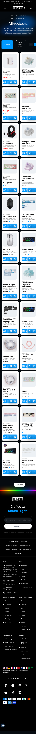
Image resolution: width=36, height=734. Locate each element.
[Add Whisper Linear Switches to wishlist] (30, 153)
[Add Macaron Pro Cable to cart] (34, 366)
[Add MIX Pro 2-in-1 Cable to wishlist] (11, 401)
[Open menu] (5, 8)
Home (12, 15)
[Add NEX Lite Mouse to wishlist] (11, 226)
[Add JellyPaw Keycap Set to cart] (34, 118)
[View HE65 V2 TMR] (29, 240)
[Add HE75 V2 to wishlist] (11, 472)
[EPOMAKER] (18, 499)
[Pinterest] (6, 686)
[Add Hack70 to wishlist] (30, 401)
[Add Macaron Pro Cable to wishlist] (30, 366)
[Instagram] (20, 686)
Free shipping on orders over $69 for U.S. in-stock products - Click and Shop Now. (18, 2)
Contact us (18, 553)
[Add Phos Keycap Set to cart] (34, 472)
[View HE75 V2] (10, 450)
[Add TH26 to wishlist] (11, 82)
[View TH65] (10, 167)
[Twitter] (27, 686)
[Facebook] (13, 686)
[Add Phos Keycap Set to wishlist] (30, 472)
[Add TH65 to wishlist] (11, 190)
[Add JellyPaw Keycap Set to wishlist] (30, 118)
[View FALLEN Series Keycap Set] (29, 204)
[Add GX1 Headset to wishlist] (11, 153)
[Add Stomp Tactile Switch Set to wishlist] (30, 82)
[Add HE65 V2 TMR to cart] (34, 259)
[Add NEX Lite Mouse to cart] (15, 226)
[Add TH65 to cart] (15, 190)
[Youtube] (6, 693)
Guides (7, 549)
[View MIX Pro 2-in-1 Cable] (10, 380)
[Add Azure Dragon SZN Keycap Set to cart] (15, 296)
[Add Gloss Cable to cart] (15, 366)
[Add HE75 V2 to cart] (15, 472)
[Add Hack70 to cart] (34, 401)
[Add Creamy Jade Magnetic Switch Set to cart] (34, 296)
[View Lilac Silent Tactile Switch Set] (29, 167)
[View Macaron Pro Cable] (29, 345)
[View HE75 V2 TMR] (29, 310)
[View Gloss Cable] (10, 345)
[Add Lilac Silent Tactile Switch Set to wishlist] (30, 190)
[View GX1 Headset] (10, 131)
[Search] (25, 8)
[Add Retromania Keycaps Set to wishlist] (11, 331)
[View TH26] (10, 61)
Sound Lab (24, 541)
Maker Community (11, 545)
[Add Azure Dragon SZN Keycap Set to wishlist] (11, 296)
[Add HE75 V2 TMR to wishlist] (30, 331)
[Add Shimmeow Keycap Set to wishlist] (11, 437)
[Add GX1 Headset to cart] (15, 153)
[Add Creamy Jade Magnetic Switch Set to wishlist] (30, 296)
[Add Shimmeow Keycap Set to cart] (15, 437)
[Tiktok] (13, 693)
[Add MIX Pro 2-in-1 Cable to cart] (15, 401)
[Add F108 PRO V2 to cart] (34, 437)
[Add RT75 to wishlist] (11, 118)
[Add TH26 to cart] (15, 82)
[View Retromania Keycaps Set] (10, 310)
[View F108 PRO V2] (29, 415)
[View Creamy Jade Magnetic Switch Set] (29, 273)
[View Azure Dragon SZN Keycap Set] (10, 273)
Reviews (14, 549)
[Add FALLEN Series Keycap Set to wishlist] (30, 226)
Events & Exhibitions (24, 549)
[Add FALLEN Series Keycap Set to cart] (34, 226)
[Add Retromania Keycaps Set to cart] (15, 331)
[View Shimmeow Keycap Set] (10, 415)
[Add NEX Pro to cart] (15, 259)
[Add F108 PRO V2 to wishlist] (30, 437)
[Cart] (31, 8)
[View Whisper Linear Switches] (29, 131)
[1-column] (31, 44)
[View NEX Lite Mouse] (10, 204)
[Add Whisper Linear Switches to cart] (34, 153)
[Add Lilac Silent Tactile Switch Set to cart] (34, 190)
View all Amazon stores (18, 678)
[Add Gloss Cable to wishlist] (11, 366)
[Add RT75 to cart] (15, 118)
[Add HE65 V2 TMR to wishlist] (30, 259)
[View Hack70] (29, 380)
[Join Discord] (20, 693)
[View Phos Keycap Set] (29, 450)
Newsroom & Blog (25, 545)
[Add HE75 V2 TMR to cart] (34, 331)
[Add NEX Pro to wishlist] (11, 259)
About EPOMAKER (14, 541)
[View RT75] (10, 96)
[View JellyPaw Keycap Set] (29, 96)
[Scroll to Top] (32, 723)
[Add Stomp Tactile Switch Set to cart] (34, 82)
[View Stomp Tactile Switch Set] (29, 61)
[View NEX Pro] (10, 240)
